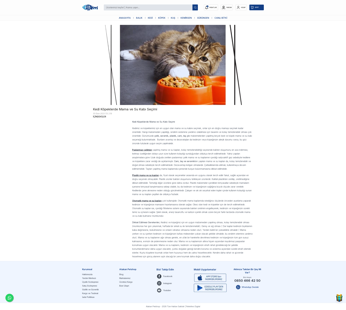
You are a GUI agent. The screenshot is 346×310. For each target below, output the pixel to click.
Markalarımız (124, 278)
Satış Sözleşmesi (89, 286)
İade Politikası (88, 297)
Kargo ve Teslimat (90, 293)
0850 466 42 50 (247, 281)
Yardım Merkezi (89, 278)
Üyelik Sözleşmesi (90, 282)
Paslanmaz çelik (140, 150)
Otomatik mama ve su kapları (147, 200)
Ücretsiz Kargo (126, 282)
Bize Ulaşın (124, 286)
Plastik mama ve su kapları (145, 175)
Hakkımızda (87, 274)
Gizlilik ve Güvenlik (90, 289)
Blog (121, 274)
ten (150, 150)
